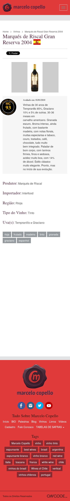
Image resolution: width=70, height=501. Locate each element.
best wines (30, 449)
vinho (38, 443)
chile (61, 462)
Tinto (31, 213)
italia (8, 462)
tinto (42, 234)
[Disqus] (35, 298)
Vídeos (62, 421)
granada (53, 234)
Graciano (39, 222)
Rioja (19, 203)
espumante (12, 449)
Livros (52, 421)
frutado (18, 234)
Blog (33, 421)
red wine (57, 456)
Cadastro (10, 427)
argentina (57, 449)
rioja (6, 234)
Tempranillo (22, 222)
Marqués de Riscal (30, 183)
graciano (9, 240)
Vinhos (16, 31)
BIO (13, 421)
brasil (44, 449)
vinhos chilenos (27, 474)
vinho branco (40, 456)
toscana (20, 462)
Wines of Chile (39, 468)
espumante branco (17, 456)
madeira (30, 234)
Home (6, 31)
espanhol (24, 240)
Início (6, 421)
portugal (45, 474)
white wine (48, 462)
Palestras (23, 421)
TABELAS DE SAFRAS (49, 427)
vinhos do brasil (17, 468)
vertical (57, 468)
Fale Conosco (26, 427)
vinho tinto (52, 443)
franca (33, 462)
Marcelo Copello (20, 443)
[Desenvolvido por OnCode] (57, 496)
